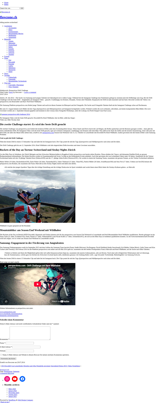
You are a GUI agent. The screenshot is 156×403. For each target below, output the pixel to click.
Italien (10, 47)
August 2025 (12, 394)
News (6, 73)
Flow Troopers (13, 87)
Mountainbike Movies (15, 33)
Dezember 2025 (13, 393)
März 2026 (12, 389)
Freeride (11, 64)
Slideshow (11, 68)
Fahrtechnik (12, 77)
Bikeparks (11, 43)
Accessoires (12, 28)
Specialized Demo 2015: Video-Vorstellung (65, 366)
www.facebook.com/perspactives (11, 314)
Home (6, 2)
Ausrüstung (8, 26)
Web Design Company (25, 400)
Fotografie (11, 79)
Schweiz (11, 52)
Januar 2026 (12, 391)
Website (2, 351)
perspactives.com (48, 133)
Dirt (9, 60)
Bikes (10, 30)
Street (10, 72)
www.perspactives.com (8, 312)
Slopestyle (11, 70)
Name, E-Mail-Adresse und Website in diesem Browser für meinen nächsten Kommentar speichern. (36, 355)
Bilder (6, 4)
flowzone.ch (8, 17)
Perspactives (8, 371)
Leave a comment (30, 92)
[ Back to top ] (5, 402)
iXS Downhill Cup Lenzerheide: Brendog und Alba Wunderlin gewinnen (25, 366)
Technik (7, 75)
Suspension (12, 37)
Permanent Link (4, 369)
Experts (6, 56)
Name (2, 343)
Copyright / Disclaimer (16, 85)
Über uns (7, 83)
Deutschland (12, 45)
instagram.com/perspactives (9, 316)
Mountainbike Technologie (17, 81)
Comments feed (7, 373)
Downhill (11, 62)
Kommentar (4, 339)
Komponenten (13, 32)
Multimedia (12, 35)
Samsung (16, 371)
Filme (6, 58)
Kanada (11, 49)
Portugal (11, 51)
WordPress (12, 400)
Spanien (11, 54)
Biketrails (7, 39)
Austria (10, 41)
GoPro (10, 66)
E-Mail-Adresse (6, 347)
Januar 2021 (12, 396)
